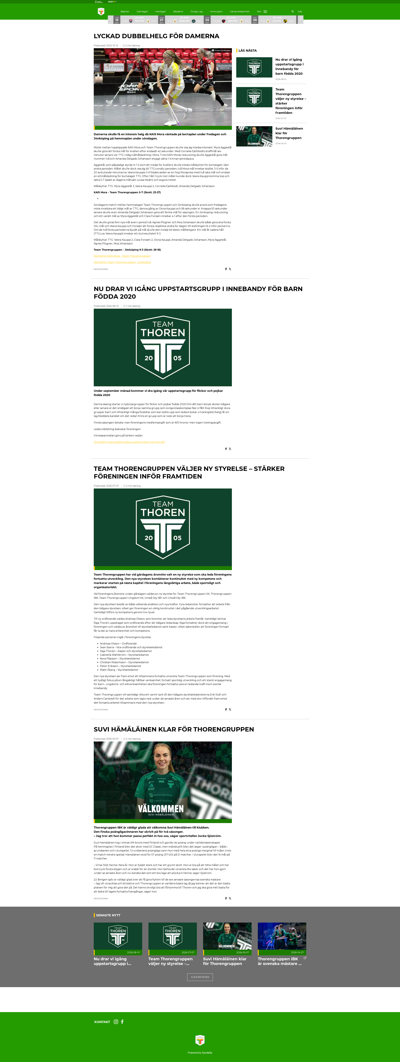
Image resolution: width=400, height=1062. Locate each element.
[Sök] (293, 11)
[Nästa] (300, 19)
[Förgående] (110, 19)
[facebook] (123, 1022)
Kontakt (102, 1022)
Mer (259, 11)
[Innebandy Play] (115, 1)
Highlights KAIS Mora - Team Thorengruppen (122, 256)
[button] (139, 19)
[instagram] (117, 1022)
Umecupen (216, 11)
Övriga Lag (196, 11)
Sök (300, 11)
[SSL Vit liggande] (101, 1)
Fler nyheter (200, 977)
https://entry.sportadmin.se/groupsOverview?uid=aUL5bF (129, 442)
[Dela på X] (230, 269)
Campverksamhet (240, 11)
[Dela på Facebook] (226, 269)
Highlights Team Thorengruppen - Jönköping (122, 262)
